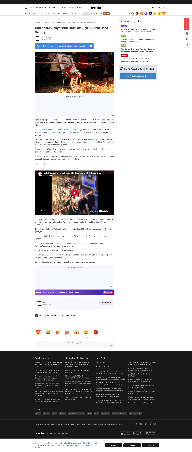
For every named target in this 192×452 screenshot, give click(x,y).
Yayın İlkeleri (111, 424)
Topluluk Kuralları (69, 424)
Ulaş (48, 37)
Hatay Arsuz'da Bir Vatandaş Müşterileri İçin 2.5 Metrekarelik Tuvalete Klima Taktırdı (138, 30)
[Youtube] (150, 424)
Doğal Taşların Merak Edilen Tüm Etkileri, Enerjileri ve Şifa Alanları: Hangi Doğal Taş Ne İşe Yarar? (110, 385)
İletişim (83, 424)
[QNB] (132, 13)
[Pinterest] (155, 424)
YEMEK (71, 8)
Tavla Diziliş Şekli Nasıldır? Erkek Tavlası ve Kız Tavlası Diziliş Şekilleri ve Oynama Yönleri (110, 402)
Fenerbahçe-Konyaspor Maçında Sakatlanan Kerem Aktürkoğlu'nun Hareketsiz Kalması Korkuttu (138, 50)
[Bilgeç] (141, 13)
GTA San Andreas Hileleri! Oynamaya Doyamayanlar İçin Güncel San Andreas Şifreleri (141, 399)
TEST (32, 8)
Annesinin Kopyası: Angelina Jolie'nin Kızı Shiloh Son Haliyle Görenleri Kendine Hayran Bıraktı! (79, 391)
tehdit (99, 222)
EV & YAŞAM (41, 8)
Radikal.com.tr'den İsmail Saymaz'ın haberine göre (56, 129)
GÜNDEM (52, 8)
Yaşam (124, 26)
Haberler (38, 23)
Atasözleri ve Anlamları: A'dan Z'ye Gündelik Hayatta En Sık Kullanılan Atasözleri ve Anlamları (107, 396)
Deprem (47, 414)
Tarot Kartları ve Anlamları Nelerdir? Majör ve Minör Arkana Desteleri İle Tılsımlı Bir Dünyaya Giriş (142, 364)
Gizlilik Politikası (57, 424)
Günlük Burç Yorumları (76, 414)
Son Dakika (106, 414)
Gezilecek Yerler (135, 414)
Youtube (62, 414)
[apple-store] (126, 433)
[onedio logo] (96, 7)
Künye (118, 424)
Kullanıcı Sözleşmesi (99, 424)
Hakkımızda (39, 424)
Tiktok (96, 414)
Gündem (46, 23)
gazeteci (62, 120)
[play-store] (138, 433)
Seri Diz (106, 13)
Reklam (78, 424)
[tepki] (38, 332)
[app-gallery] (151, 433)
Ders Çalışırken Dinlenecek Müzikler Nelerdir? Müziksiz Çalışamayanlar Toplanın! (140, 382)
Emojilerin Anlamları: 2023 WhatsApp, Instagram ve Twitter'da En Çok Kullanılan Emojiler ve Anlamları (110, 390)
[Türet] (137, 13)
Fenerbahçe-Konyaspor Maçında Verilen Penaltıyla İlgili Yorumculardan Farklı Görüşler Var (49, 393)
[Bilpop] (146, 13)
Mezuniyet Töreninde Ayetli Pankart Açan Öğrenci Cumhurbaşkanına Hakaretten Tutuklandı (77, 364)
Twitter (38, 414)
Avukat (38, 255)
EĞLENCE (62, 8)
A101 (89, 414)
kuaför (92, 139)
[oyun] (155, 13)
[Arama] (153, 7)
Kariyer (89, 424)
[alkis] (159, 13)
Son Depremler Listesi (103, 367)
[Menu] (26, 8)
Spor (123, 36)
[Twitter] (146, 424)
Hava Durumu (100, 362)
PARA (79, 8)
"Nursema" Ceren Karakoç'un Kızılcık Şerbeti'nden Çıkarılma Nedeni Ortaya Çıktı (78, 384)
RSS (122, 424)
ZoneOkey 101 (96, 13)
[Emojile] (150, 13)
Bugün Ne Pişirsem (119, 414)
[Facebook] (141, 424)
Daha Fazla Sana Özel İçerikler (136, 76)
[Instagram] (136, 424)
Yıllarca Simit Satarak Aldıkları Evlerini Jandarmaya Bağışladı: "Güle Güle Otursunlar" (138, 60)
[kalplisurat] (164, 13)
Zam (54, 414)
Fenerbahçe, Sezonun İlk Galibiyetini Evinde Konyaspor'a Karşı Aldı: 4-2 (137, 40)
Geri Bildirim (47, 424)
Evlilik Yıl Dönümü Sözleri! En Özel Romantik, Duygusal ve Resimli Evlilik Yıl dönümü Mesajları (109, 373)
